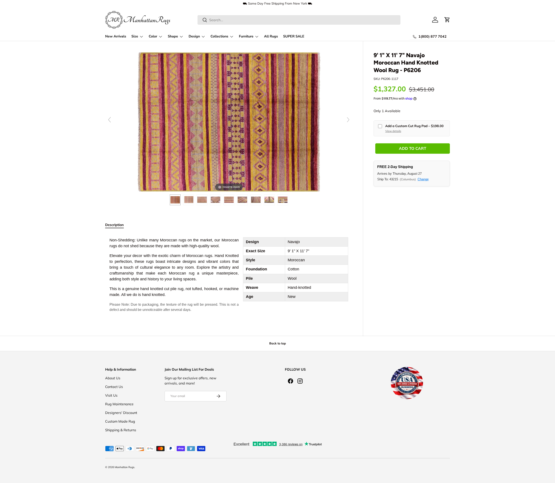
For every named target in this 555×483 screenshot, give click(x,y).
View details (393, 130)
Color (153, 36)
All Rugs (271, 36)
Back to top (277, 343)
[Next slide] (348, 119)
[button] (447, 19)
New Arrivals (115, 36)
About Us (112, 378)
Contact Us (114, 386)
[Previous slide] (109, 119)
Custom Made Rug (120, 421)
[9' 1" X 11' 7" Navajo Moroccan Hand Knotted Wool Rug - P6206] (188, 199)
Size (134, 36)
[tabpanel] (229, 275)
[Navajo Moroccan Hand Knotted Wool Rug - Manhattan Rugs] (175, 199)
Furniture (246, 36)
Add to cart (412, 148)
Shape (173, 36)
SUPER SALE (293, 36)
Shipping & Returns (120, 430)
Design (194, 36)
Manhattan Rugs (124, 467)
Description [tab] (114, 225)
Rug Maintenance (119, 404)
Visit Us (111, 395)
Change (423, 179)
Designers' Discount (121, 412)
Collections (219, 36)
